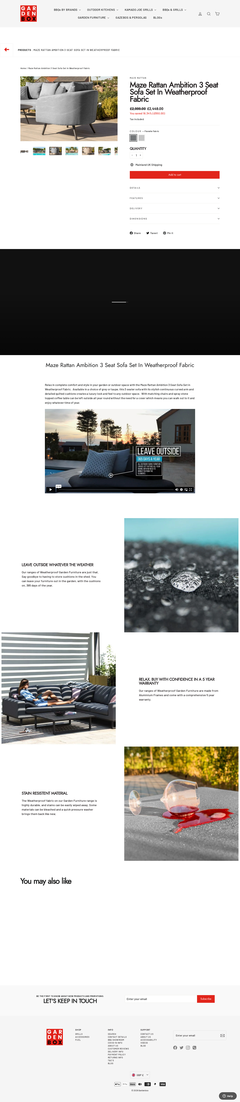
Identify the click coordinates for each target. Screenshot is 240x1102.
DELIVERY (136, 208)
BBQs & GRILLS (173, 9)
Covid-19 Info (115, 1043)
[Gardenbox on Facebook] (175, 1047)
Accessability (149, 1040)
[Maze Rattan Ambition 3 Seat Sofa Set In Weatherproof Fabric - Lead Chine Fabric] (25, 960)
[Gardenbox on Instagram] (188, 1047)
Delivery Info (115, 1051)
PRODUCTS (24, 49)
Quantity (138, 148)
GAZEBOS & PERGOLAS (131, 17)
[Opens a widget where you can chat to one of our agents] (228, 1096)
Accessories (82, 1037)
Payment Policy (117, 1054)
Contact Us (147, 1034)
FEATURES (136, 198)
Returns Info (115, 1057)
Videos (144, 1043)
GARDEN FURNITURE (92, 17)
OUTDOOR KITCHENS (101, 9)
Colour (144, 131)
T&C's (111, 1060)
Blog (110, 1063)
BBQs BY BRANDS (66, 9)
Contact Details (117, 1037)
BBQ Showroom (116, 1040)
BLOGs (157, 17)
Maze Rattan (138, 78)
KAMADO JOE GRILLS (139, 9)
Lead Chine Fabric (141, 137)
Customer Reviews (118, 1048)
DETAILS (135, 187)
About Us (113, 1046)
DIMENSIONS (138, 218)
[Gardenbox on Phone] (194, 1047)
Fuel (78, 1040)
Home (23, 68)
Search (112, 1034)
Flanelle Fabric (133, 137)
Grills (79, 1034)
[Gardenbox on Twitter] (182, 1047)
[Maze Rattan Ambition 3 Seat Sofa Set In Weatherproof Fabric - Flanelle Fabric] (21, 960)
